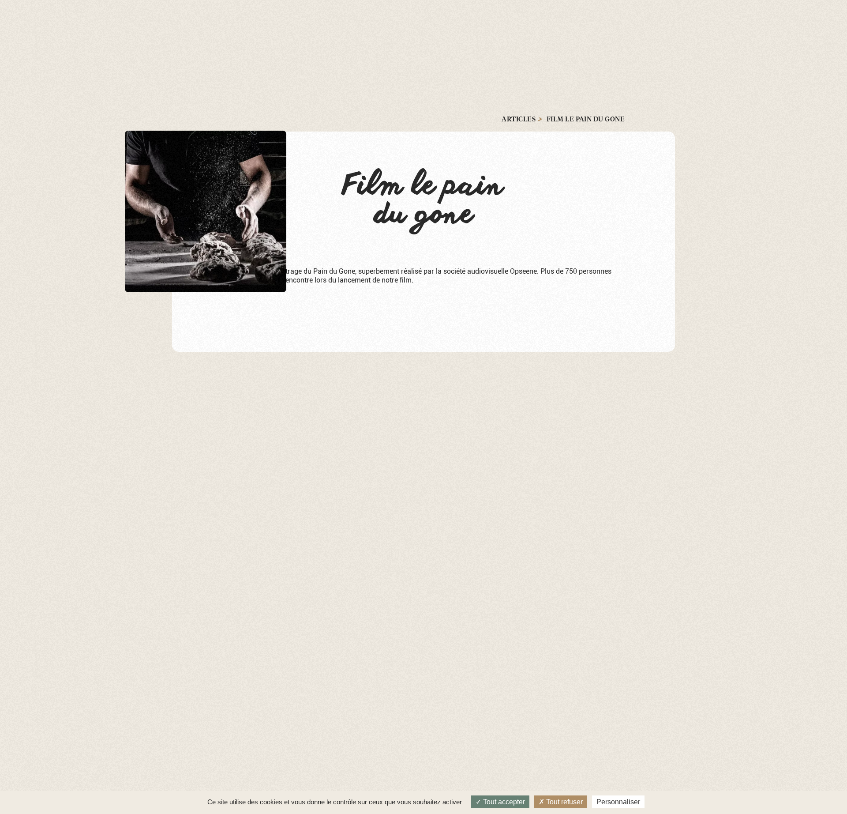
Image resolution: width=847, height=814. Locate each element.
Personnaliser (618, 802)
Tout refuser (563, 802)
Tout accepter (503, 802)
